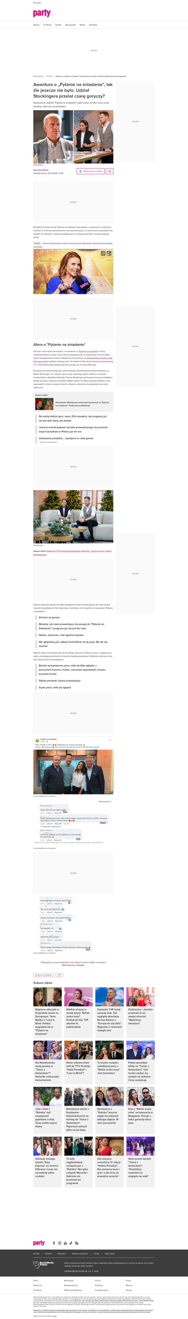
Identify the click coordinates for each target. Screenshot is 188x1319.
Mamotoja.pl (69, 1280)
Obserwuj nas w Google (92, 171)
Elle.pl (35, 1280)
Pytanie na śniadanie (43, 975)
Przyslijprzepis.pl (101, 1290)
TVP (59, 975)
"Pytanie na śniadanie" (88, 351)
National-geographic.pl (73, 1290)
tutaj (54, 1316)
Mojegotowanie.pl (71, 1285)
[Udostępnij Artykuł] (109, 171)
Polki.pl (98, 1280)
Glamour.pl (37, 1285)
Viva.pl (128, 1280)
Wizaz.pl (129, 1285)
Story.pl (129, 1290)
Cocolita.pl (37, 1290)
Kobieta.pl (99, 1285)
